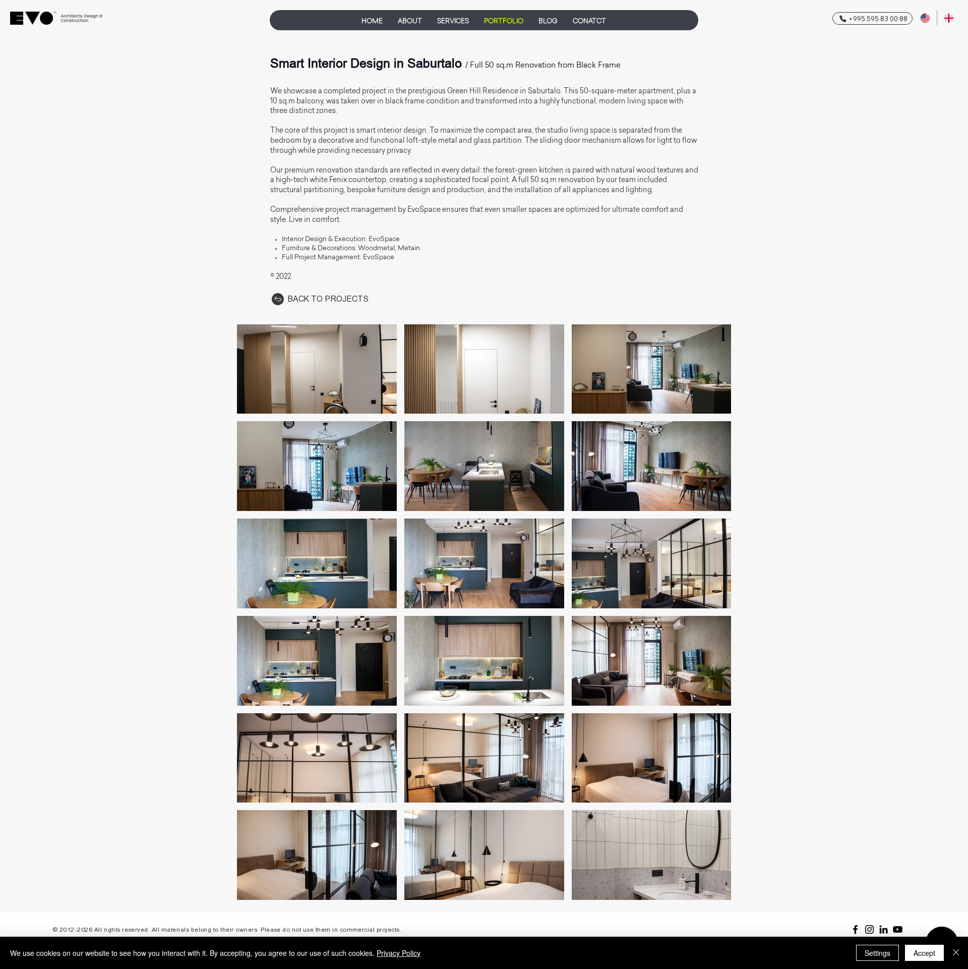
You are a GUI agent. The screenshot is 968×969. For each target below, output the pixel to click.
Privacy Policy (398, 953)
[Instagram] (869, 929)
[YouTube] (897, 929)
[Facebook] (855, 929)
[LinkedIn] (883, 929)
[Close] (956, 953)
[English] (925, 18)
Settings (877, 953)
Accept (924, 953)
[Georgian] (948, 18)
